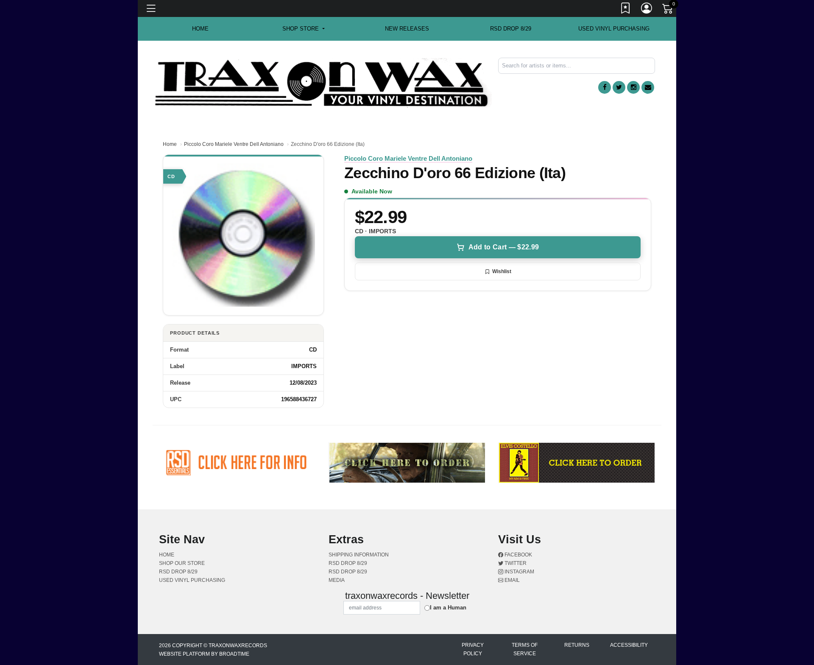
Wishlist (501, 271)
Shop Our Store (182, 563)
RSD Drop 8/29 (510, 28)
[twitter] (619, 87)
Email (511, 580)
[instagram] (633, 87)
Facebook (517, 555)
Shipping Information (359, 555)
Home (170, 144)
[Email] (648, 87)
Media (337, 580)
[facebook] (604, 87)
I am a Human (448, 607)
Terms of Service (525, 649)
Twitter (515, 563)
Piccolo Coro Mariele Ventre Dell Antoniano (234, 144)
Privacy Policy (473, 649)
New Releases (407, 28)
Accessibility (629, 645)
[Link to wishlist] (626, 9)
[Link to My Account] (647, 9)
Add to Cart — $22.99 (503, 247)
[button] (303, 28)
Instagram (518, 572)
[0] (668, 10)
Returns (576, 645)
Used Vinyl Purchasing (614, 28)
